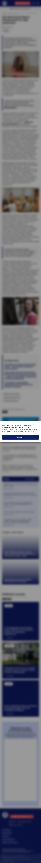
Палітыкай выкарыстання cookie (23, 431)
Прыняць (20, 437)
